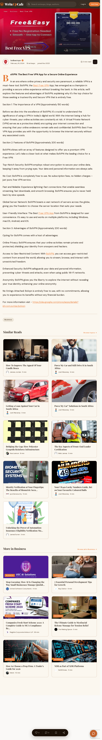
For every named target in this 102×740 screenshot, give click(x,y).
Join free (94, 4)
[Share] (63, 732)
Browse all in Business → (87, 549)
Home (5, 12)
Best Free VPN (41, 85)
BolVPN (50, 253)
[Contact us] (93, 733)
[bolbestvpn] (6, 62)
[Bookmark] (56, 732)
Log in (83, 4)
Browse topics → (90, 333)
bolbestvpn (16, 60)
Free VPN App (46, 213)
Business (13, 12)
